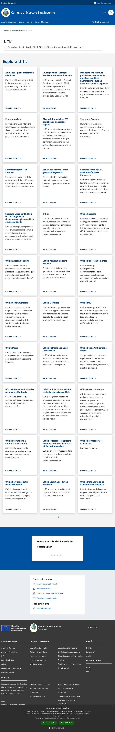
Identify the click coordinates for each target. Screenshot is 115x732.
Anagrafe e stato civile (38, 648)
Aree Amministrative (9, 652)
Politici (4, 664)
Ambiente (61, 660)
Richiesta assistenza (37, 696)
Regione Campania (8, 3)
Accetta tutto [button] (48, 723)
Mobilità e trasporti (37, 664)
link (79, 718)
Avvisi (88, 656)
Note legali (62, 692)
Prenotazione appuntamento (40, 684)
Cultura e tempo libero (38, 652)
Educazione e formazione (67, 648)
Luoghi (88, 667)
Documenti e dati (7, 672)
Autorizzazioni (63, 668)
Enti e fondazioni (7, 660)
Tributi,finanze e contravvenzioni (70, 656)
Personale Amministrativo (11, 668)
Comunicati (90, 652)
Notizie (89, 648)
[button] (57, 728)
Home (6, 30)
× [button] (112, 707)
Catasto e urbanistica (38, 660)
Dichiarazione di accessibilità (69, 696)
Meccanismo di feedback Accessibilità (67, 702)
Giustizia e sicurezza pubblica (69, 652)
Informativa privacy (65, 688)
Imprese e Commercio (38, 656)
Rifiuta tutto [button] (66, 723)
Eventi (88, 671)
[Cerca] (111, 12)
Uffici (3, 656)
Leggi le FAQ (34, 692)
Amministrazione (18, 30)
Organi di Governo (8, 648)
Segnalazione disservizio (39, 688)
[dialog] (57, 718)
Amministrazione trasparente (69, 684)
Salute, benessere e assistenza (69, 664)
